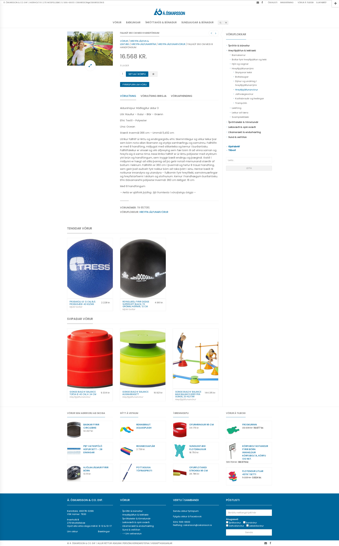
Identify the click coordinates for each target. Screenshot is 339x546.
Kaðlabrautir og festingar (249, 98)
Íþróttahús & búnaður (161, 22)
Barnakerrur (239, 55)
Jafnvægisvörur (244, 94)
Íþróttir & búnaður (239, 45)
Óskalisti (272, 2)
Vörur (117, 22)
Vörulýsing (128, 96)
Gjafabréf (321, 2)
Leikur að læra (240, 112)
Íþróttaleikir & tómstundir (243, 122)
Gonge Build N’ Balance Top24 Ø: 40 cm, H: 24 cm (83, 393)
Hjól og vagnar (240, 64)
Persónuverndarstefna (136, 543)
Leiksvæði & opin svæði (242, 127)
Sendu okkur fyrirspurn (186, 511)
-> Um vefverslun (132, 533)
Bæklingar (133, 22)
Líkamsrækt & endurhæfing (244, 132)
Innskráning (286, 2)
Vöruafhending (181, 96)
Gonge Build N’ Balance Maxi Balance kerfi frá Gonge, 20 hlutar (188, 394)
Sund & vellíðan (237, 137)
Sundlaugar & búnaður (197, 22)
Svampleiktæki (240, 117)
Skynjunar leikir (243, 72)
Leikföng (236, 108)
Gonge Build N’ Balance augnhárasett (135, 393)
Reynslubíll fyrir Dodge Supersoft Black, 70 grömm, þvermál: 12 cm (136, 304)
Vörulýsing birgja (153, 96)
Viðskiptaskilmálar (161, 543)
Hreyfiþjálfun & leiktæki (242, 50)
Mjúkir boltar (75, 306)
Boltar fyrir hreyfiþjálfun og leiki (249, 59)
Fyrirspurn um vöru (135, 84)
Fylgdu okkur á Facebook (187, 516)
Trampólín (241, 103)
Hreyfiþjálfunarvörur (246, 89)
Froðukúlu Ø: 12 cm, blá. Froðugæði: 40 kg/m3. (83, 302)
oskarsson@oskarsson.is (197, 525)
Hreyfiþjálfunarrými (243, 68)
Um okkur (72, 531)
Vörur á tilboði (306, 2)
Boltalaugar (242, 76)
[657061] (90, 48)
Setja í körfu (137, 74)
